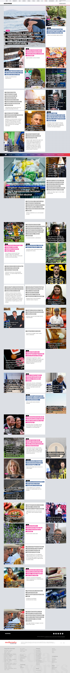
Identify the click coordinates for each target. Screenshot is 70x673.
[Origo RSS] (62, 633)
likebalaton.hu (38, 655)
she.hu (53, 652)
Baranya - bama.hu (7, 651)
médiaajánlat (63, 636)
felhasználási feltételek (48, 636)
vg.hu (21, 666)
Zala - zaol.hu (22, 651)
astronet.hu (38, 650)
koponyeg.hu (54, 659)
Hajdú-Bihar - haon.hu (8, 660)
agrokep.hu (22, 667)
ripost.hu (53, 648)
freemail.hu (54, 658)
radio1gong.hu (54, 667)
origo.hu (21, 660)
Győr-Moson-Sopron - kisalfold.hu (10, 659)
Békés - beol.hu (7, 652)
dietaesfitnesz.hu (39, 660)
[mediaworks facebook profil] (61, 643)
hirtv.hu (21, 659)
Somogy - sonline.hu (7, 667)
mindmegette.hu (39, 658)
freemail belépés (62, 3)
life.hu (53, 651)
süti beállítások (54, 636)
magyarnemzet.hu (23, 656)
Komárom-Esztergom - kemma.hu (10, 664)
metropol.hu (54, 649)
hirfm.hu (53, 668)
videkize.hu (38, 663)
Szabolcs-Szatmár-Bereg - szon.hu (10, 668)
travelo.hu (38, 659)
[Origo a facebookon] (54, 633)
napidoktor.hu (38, 656)
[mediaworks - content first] (10, 642)
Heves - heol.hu (7, 661)
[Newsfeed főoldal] (8, 633)
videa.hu (53, 660)
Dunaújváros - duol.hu (8, 656)
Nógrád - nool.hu (7, 665)
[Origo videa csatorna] (60, 633)
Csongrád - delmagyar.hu (8, 655)
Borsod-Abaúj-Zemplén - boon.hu (10, 654)
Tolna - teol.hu (6, 669)
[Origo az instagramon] (58, 633)
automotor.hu (38, 651)
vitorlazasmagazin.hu (39, 661)
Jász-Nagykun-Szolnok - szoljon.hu (10, 663)
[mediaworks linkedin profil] (64, 643)
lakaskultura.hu (38, 652)
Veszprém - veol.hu (23, 649)
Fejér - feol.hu (6, 658)
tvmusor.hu (38, 664)
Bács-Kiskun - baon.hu (8, 650)
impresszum (59, 636)
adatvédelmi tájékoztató (40, 636)
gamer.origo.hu (38, 654)
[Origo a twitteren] (56, 633)
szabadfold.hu (22, 658)
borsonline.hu (38, 670)
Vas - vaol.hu (22, 648)
